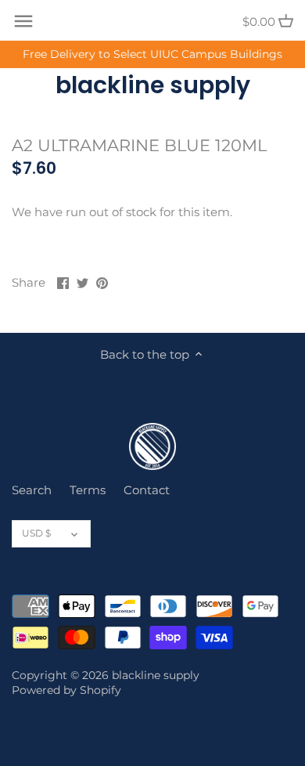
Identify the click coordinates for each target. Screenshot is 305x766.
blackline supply (153, 85)
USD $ (36, 533)
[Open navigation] (23, 21)
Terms (88, 489)
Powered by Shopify (66, 690)
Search (32, 489)
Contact (147, 489)
